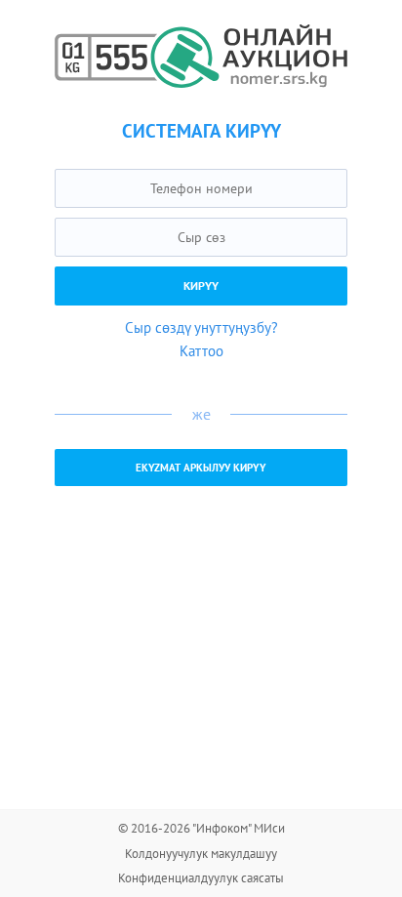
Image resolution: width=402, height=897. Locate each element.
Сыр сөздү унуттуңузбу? (201, 327)
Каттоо (201, 351)
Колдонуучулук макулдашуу (201, 853)
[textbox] (201, 188)
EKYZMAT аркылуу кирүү (201, 467)
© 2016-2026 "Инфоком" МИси (201, 828)
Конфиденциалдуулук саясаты (201, 878)
